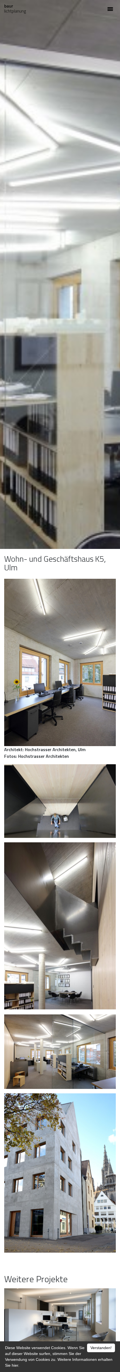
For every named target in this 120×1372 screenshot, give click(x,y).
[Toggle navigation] (110, 8)
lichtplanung (15, 8)
